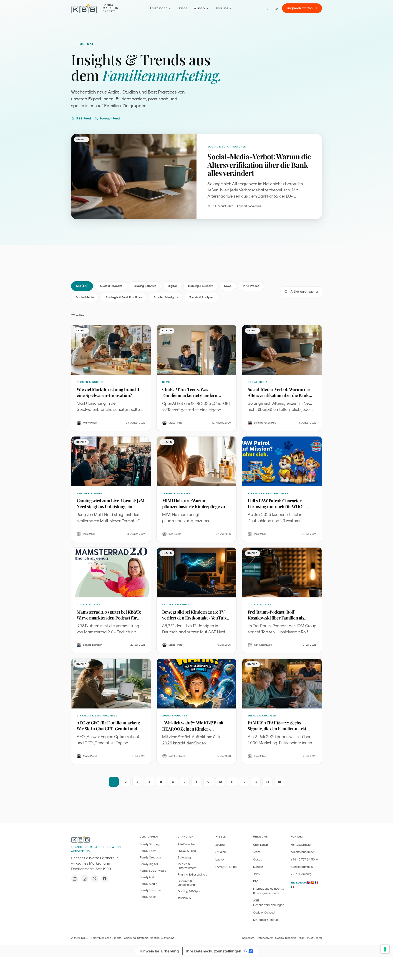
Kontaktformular (301, 844)
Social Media (85, 297)
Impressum (247, 937)
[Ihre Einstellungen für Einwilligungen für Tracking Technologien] (385, 949)
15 (279, 782)
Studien (220, 852)
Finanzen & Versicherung (186, 883)
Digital (172, 286)
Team (256, 852)
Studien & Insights (166, 297)
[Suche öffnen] (266, 8)
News (228, 286)
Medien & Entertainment (187, 866)
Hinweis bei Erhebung (159, 951)
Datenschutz (265, 937)
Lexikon (220, 859)
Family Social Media (153, 870)
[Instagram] (84, 878)
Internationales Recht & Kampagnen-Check (268, 891)
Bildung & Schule (145, 286)
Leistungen (158, 8)
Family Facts (148, 851)
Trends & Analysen (201, 297)
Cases (182, 8)
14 (267, 782)
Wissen (199, 8)
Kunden (258, 866)
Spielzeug (184, 857)
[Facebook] (104, 878)
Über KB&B (260, 844)
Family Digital (149, 864)
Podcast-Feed (110, 118)
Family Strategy (150, 844)
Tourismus (184, 898)
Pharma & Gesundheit (192, 874)
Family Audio (148, 877)
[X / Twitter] (94, 878)
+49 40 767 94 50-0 (304, 859)
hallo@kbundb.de (302, 852)
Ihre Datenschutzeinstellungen (213, 951)
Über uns (221, 8)
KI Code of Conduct (266, 919)
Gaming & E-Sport (200, 286)
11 (232, 782)
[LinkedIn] (74, 878)
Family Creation (150, 857)
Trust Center (314, 937)
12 (244, 782)
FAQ (256, 881)
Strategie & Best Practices (123, 297)
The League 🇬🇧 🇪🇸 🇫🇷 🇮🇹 (304, 884)
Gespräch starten (299, 8)
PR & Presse (251, 286)
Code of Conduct (264, 912)
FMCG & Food (187, 851)
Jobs (256, 874)
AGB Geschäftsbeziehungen (268, 903)
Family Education (151, 890)
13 (255, 782)
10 (220, 782)
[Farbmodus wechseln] (276, 8)
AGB (301, 937)
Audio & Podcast (111, 286)
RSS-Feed (83, 118)
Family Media (148, 884)
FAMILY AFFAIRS (226, 866)
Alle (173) (82, 286)
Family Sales (148, 897)
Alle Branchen (187, 844)
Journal (220, 844)
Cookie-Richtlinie (285, 937)
